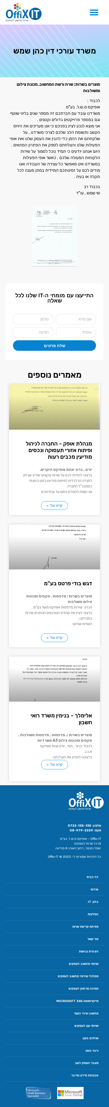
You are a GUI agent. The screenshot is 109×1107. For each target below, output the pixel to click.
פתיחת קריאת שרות (85, 926)
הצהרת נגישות (88, 951)
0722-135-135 (79, 825)
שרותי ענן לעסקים (86, 1026)
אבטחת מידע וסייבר (84, 1075)
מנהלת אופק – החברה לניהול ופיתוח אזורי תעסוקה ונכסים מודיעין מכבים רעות (59, 450)
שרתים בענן (90, 1038)
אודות (94, 889)
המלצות (93, 914)
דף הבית (92, 877)
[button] (94, 12)
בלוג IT (93, 902)
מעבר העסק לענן (86, 1063)
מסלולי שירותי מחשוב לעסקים (78, 976)
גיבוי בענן (91, 1050)
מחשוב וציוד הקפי (86, 1013)
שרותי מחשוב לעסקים (83, 964)
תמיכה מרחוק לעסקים (83, 988)
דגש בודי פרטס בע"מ (68, 583)
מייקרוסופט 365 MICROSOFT (77, 1001)
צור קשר (92, 939)
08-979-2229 (81, 830)
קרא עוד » (54, 505)
